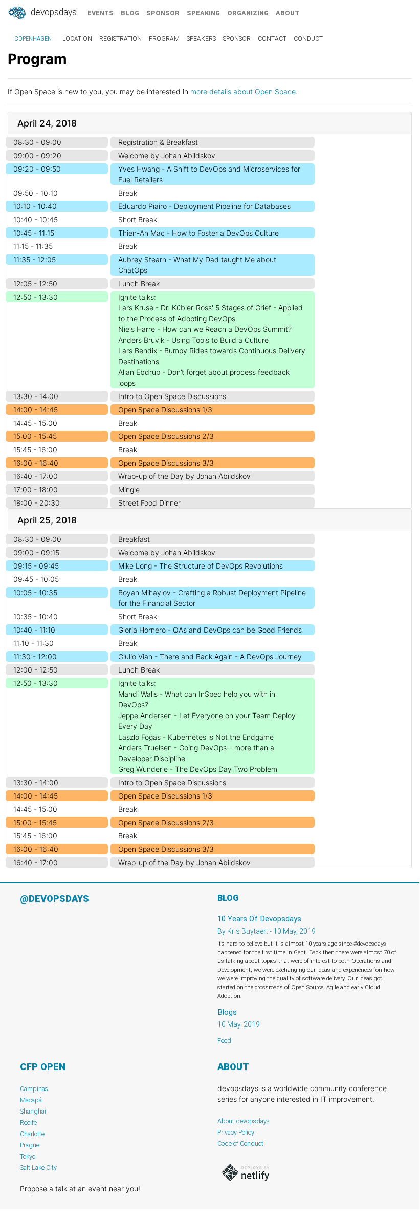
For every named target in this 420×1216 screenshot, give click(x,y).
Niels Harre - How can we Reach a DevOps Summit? (205, 329)
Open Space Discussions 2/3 (166, 436)
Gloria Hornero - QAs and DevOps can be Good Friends (210, 629)
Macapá (31, 1100)
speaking (203, 13)
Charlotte (32, 1134)
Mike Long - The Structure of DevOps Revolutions (200, 565)
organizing (248, 13)
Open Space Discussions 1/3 (165, 409)
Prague (29, 1145)
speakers (201, 39)
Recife (28, 1122)
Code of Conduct (240, 1143)
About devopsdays (243, 1121)
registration (120, 39)
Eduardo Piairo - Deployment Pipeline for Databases (204, 206)
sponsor (163, 13)
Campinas (34, 1089)
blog (130, 13)
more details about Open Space (243, 91)
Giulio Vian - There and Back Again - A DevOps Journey (210, 656)
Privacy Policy (235, 1132)
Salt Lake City (38, 1167)
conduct (308, 39)
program (164, 39)
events (100, 13)
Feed (224, 1040)
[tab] (209, 123)
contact (272, 39)
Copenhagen (33, 39)
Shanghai (33, 1111)
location (77, 39)
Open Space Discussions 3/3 (166, 462)
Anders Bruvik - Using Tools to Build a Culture (193, 340)
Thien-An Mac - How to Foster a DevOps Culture (198, 232)
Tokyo (27, 1156)
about (287, 13)
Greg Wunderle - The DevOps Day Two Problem (197, 769)
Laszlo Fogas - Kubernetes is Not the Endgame (196, 736)
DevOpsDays (53, 12)
